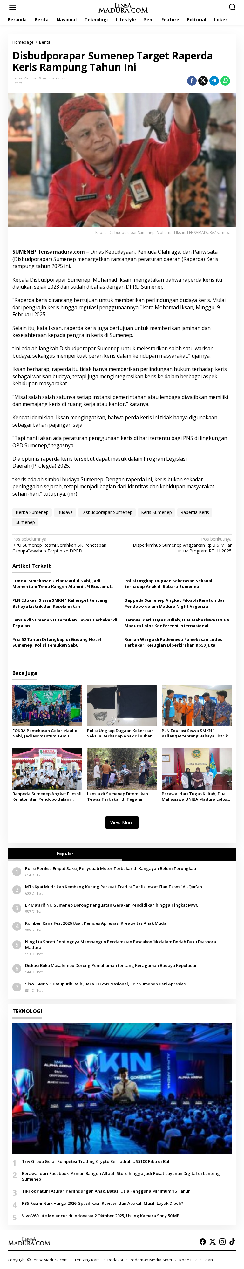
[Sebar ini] (192, 81)
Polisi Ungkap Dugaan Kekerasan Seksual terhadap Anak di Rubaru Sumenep (168, 583)
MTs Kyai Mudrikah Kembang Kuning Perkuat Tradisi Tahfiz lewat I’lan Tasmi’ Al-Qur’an (113, 886)
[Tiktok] (232, 1242)
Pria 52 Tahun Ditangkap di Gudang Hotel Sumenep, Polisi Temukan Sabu (56, 642)
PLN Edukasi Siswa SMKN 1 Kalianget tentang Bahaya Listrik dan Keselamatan (60, 603)
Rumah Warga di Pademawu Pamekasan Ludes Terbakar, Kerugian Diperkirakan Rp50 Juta (173, 642)
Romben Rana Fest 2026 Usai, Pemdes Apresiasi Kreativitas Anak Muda (95, 923)
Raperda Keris (194, 512)
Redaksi (115, 1260)
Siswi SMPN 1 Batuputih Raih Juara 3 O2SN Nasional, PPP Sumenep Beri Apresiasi (106, 984)
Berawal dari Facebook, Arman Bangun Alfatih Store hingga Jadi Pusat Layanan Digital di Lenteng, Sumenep (121, 1176)
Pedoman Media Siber (151, 1260)
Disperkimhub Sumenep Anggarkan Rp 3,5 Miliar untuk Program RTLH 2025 (182, 544)
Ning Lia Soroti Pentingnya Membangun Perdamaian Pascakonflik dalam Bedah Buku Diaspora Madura (120, 944)
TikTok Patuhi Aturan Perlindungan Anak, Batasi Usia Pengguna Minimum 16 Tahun (106, 1191)
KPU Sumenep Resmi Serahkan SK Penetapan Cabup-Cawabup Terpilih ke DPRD (59, 544)
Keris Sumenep (156, 512)
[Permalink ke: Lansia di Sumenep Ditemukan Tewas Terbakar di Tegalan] (122, 768)
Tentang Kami (87, 1260)
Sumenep (25, 522)
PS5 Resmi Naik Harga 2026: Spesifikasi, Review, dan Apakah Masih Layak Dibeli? (102, 1203)
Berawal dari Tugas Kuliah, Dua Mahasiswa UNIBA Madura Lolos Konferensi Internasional (177, 622)
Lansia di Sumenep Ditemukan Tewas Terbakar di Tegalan (64, 622)
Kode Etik (188, 1260)
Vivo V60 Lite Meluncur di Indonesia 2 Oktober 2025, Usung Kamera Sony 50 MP (101, 1215)
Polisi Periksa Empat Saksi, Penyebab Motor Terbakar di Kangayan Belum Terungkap (110, 868)
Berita (17, 82)
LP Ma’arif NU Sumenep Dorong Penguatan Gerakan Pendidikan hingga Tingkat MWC (111, 905)
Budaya (65, 512)
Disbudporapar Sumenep (106, 512)
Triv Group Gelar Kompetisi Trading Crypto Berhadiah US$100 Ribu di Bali (96, 1161)
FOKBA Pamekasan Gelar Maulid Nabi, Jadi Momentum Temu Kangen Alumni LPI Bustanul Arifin (61, 583)
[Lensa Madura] (123, 7)
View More (122, 822)
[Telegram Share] (214, 81)
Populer (65, 853)
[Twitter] (212, 1242)
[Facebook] (203, 1242)
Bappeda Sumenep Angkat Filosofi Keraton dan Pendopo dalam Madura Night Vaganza (175, 603)
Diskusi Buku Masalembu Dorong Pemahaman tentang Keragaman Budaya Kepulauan (111, 965)
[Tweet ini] (203, 81)
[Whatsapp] (225, 81)
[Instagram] (222, 1242)
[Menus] (13, 7)
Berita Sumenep (32, 512)
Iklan (208, 1260)
